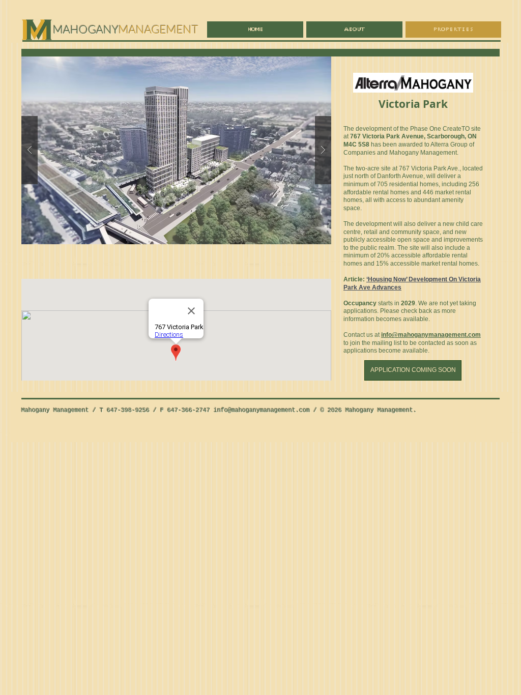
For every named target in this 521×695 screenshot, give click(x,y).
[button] (176, 149)
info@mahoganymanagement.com (262, 410)
